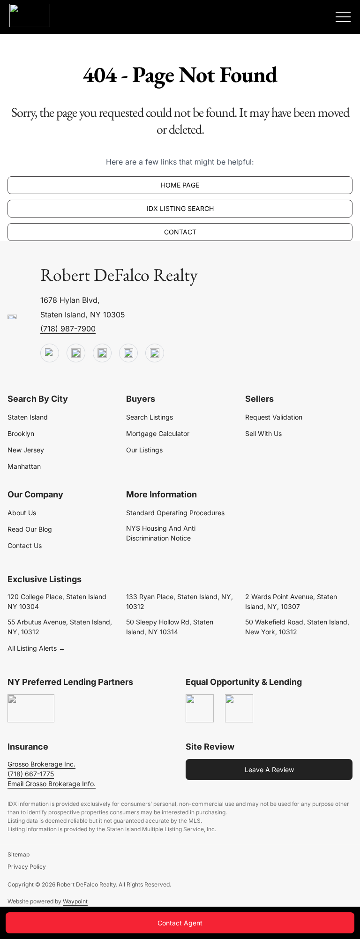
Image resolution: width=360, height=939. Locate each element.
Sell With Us (263, 433)
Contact (180, 232)
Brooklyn (21, 433)
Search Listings (149, 417)
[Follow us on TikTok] (76, 353)
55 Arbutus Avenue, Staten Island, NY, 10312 (60, 627)
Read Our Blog (30, 529)
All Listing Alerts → (36, 648)
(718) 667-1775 (31, 774)
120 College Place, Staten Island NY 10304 (57, 601)
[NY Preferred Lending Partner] (31, 708)
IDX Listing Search (180, 208)
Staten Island (28, 417)
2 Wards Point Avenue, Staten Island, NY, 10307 (291, 601)
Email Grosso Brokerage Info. (52, 784)
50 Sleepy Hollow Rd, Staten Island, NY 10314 (169, 627)
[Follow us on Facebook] (102, 353)
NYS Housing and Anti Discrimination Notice (160, 533)
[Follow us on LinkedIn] (128, 353)
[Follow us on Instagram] (154, 353)
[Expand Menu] (343, 17)
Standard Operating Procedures (175, 513)
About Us (22, 513)
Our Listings (144, 450)
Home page (180, 185)
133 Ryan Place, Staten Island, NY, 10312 (179, 601)
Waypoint (75, 901)
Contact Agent (180, 923)
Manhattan (24, 466)
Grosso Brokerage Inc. (41, 764)
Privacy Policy (27, 866)
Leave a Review (269, 770)
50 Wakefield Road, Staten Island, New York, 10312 (297, 627)
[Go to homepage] (12, 317)
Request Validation (273, 417)
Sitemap (19, 854)
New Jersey (26, 450)
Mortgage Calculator (157, 433)
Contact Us (25, 545)
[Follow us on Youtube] (49, 353)
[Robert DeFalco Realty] (29, 15)
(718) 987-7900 (68, 328)
